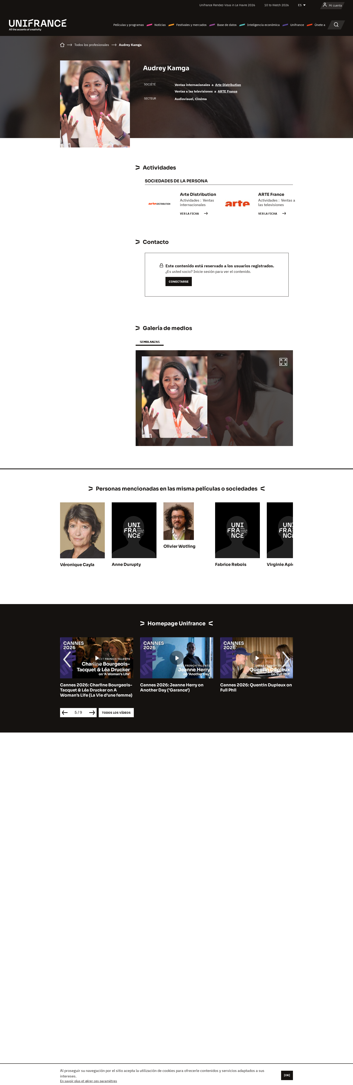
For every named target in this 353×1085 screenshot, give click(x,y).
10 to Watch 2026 (276, 5)
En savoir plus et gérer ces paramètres (88, 1081)
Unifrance (297, 25)
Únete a (320, 25)
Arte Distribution (228, 85)
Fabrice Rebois (230, 564)
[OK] (287, 1075)
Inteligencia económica (263, 25)
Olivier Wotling (179, 546)
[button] (283, 362)
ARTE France (227, 91)
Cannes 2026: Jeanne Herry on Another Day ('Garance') (171, 687)
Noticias (160, 25)
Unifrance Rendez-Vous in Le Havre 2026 (227, 5)
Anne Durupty (126, 564)
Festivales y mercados (191, 25)
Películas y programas (128, 25)
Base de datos (227, 25)
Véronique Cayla (77, 564)
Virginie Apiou (282, 564)
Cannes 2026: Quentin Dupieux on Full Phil (256, 687)
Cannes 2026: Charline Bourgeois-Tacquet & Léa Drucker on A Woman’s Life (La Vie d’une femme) (96, 690)
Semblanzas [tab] (150, 342)
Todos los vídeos (116, 713)
